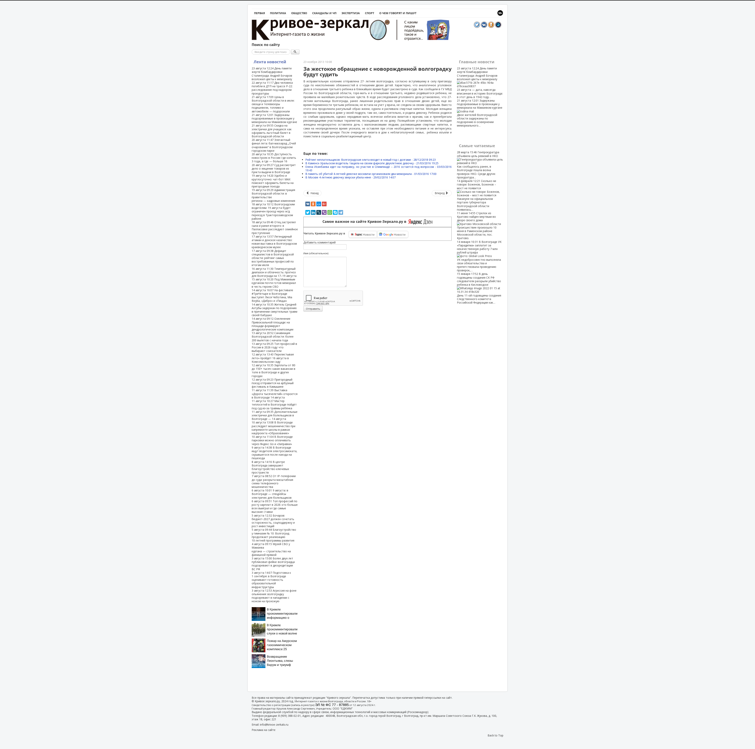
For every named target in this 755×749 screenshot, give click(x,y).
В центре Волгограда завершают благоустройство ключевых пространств (270, 467)
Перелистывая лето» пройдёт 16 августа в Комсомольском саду (273, 357)
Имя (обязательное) (315, 253)
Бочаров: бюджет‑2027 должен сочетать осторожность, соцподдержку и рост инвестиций (273, 521)
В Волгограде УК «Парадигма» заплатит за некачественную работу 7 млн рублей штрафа (479, 256)
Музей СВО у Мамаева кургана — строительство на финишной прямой (271, 549)
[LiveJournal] (318, 212)
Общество (299, 13)
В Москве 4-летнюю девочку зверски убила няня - (350, 177)
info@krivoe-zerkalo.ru (274, 724)
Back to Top (495, 735)
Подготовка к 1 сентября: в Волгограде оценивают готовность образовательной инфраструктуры (271, 580)
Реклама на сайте (263, 730)
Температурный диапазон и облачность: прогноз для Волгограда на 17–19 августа (274, 272)
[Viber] (324, 212)
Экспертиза (351, 13)
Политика (278, 13)
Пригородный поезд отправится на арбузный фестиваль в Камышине (273, 383)
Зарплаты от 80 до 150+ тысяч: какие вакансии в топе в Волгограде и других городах (273, 370)
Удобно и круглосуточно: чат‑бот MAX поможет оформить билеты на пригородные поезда (273, 181)
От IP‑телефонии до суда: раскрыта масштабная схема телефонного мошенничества (274, 481)
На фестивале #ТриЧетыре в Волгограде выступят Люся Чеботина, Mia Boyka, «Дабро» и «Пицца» (272, 295)
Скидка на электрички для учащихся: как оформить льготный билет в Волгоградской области (272, 131)
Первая (259, 13)
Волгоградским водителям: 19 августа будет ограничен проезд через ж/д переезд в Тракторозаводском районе (273, 211)
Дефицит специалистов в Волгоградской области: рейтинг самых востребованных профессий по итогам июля (273, 258)
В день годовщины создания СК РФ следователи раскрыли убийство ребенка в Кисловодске (479, 288)
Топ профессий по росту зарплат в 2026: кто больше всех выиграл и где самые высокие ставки (275, 506)
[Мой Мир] (318, 204)
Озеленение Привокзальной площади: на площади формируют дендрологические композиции (272, 324)
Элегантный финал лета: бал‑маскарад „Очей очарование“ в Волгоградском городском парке (274, 145)
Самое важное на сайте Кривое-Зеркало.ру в (365, 221)
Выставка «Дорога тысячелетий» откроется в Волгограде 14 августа (274, 393)
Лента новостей (270, 61)
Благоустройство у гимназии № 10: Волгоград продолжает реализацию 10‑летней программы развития (274, 535)
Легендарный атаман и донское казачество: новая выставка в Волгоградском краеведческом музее (274, 242)
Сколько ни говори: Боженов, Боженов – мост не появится (476, 195)
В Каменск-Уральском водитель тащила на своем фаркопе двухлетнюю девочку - (371, 163)
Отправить (313, 308)
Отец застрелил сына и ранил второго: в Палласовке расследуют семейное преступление (275, 227)
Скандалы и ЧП (324, 13)
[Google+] (324, 204)
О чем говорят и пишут (397, 13)
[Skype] (335, 212)
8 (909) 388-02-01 (289, 716)
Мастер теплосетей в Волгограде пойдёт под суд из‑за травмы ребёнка (274, 404)
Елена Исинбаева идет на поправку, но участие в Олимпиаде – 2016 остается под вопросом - (378, 168)
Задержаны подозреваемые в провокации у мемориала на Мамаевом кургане (274, 118)
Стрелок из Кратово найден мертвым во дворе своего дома (476, 225)
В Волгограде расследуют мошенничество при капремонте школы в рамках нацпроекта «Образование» (273, 427)
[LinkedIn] (313, 212)
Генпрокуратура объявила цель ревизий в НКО (478, 164)
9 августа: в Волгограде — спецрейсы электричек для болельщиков (272, 493)
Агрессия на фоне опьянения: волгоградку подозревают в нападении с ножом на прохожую (274, 596)
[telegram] (340, 212)
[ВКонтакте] (307, 204)
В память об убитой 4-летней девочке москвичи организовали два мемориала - (370, 174)
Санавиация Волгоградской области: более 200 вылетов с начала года (273, 336)
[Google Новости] (392, 234)
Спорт (369, 13)
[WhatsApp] (329, 212)
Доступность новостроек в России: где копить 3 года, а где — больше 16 (274, 157)
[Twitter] (307, 212)
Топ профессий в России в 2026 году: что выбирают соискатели (274, 347)
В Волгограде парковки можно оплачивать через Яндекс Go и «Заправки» (272, 440)
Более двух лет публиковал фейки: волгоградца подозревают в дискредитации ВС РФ (273, 563)
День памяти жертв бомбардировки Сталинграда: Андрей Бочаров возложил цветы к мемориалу (272, 73)
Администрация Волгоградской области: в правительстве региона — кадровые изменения (273, 195)
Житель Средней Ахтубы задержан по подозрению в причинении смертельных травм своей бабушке (274, 310)
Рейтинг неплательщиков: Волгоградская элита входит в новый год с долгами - (370, 160)
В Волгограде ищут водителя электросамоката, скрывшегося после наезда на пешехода (274, 453)
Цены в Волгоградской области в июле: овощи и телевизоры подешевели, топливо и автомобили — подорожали (273, 104)
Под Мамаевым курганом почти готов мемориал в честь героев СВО (274, 282)
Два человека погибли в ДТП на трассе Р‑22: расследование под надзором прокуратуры (272, 88)
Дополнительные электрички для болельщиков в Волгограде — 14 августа (274, 415)
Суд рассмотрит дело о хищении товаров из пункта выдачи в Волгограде (274, 168)
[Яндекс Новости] (363, 234)
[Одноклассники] (313, 204)
